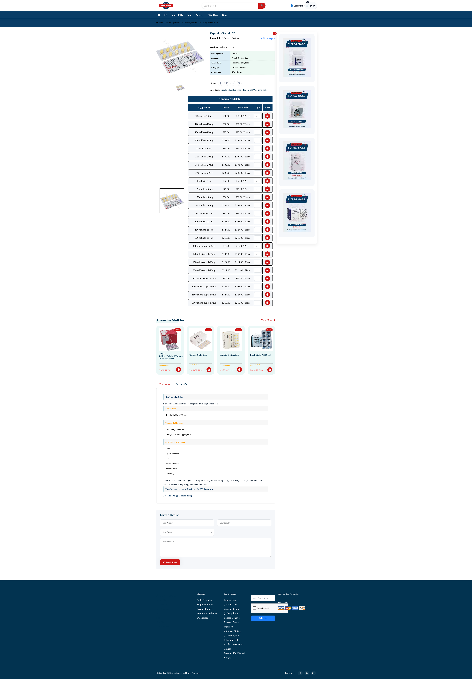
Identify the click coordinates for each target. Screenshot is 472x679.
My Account (162, 609)
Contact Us (161, 604)
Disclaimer (202, 617)
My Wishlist (162, 626)
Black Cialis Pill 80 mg (260, 355)
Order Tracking (204, 600)
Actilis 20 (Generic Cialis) (233, 646)
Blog (224, 15)
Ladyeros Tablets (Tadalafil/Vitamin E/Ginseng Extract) (171, 356)
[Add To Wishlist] (275, 33)
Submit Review (171, 562)
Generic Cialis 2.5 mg (229, 355)
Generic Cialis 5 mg (198, 355)
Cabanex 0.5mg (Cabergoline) (231, 611)
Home (160, 23)
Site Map (160, 622)
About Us (161, 600)
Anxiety (199, 15)
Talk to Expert (268, 38)
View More (267, 320)
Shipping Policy (205, 604)
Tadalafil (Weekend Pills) (192, 23)
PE (165, 15)
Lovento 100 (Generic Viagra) (235, 655)
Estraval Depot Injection (231, 624)
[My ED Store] (166, 5)
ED (158, 15)
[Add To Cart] (178, 369)
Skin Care (213, 15)
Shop (158, 617)
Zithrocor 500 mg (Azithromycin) (233, 633)
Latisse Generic (232, 617)
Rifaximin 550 (231, 640)
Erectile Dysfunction (173, 23)
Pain (189, 15)
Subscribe (263, 618)
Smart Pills (177, 15)
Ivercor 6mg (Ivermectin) (230, 602)
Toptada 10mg (170, 495)
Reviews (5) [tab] (181, 384)
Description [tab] (164, 384)
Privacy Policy (204, 609)
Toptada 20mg (185, 495)
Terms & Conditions (207, 613)
